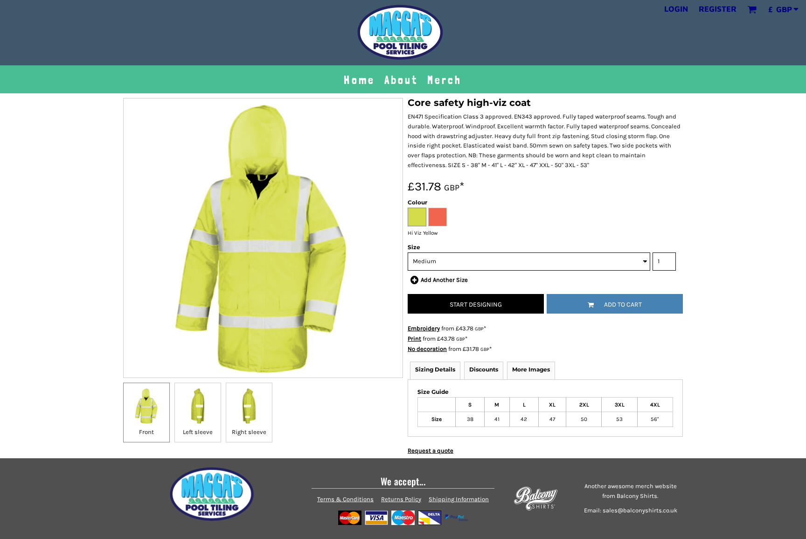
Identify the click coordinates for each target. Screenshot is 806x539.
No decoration (427, 348)
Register (718, 9)
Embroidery (424, 328)
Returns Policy (401, 499)
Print (414, 338)
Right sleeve (249, 431)
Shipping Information (459, 499)
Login (676, 9)
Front (146, 431)
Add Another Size (444, 279)
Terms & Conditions (345, 499)
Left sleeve (198, 431)
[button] (752, 9)
